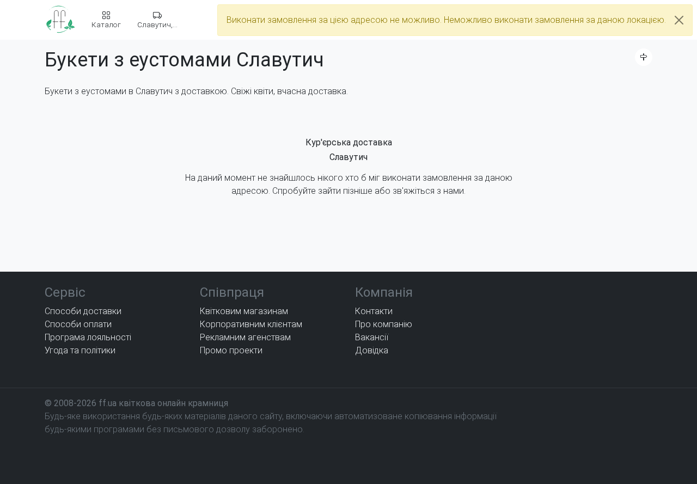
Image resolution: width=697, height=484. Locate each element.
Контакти (374, 311)
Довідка (371, 350)
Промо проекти (231, 350)
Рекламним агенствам (245, 337)
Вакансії (371, 337)
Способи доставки (83, 311)
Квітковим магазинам (244, 311)
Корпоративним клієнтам (251, 324)
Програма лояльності (88, 337)
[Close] (679, 20)
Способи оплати (78, 324)
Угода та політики (80, 350)
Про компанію (383, 324)
